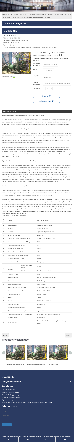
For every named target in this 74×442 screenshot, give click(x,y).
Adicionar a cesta (45, 101)
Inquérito (45, 96)
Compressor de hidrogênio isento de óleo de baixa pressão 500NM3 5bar (37, 364)
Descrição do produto (9, 111)
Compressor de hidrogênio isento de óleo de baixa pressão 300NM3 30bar (15, 364)
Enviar (7, 425)
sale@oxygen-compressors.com (18, 40)
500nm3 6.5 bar (53, 364)
